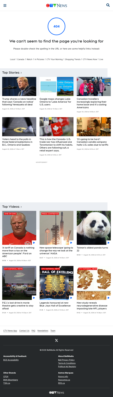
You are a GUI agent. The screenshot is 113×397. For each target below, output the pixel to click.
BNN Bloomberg (10, 380)
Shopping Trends (72, 59)
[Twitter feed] (56, 340)
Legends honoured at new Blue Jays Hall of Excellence (55, 304)
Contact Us (24, 330)
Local (12, 59)
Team (52, 330)
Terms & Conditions (67, 363)
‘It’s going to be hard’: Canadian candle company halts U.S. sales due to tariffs (92, 142)
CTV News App (10, 330)
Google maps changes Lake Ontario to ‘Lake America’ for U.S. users (55, 102)
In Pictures (39, 59)
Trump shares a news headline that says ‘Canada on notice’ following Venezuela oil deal (19, 102)
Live (101, 59)
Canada (20, 59)
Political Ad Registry (67, 366)
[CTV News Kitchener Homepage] (56, 5)
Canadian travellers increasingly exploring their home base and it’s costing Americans (92, 103)
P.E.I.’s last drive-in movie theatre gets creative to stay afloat (17, 306)
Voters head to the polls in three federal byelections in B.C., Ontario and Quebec (17, 142)
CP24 (5, 376)
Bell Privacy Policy (66, 360)
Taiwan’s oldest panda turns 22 (92, 249)
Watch (29, 59)
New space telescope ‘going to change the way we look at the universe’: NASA (56, 250)
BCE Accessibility (11, 360)
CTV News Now (90, 59)
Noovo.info (63, 376)
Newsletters (42, 330)
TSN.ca (6, 383)
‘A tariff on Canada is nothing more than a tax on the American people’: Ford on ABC (18, 252)
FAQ (33, 330)
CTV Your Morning (54, 59)
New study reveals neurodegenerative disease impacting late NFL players (92, 306)
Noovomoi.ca (64, 380)
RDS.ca (61, 383)
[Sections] (5, 5)
